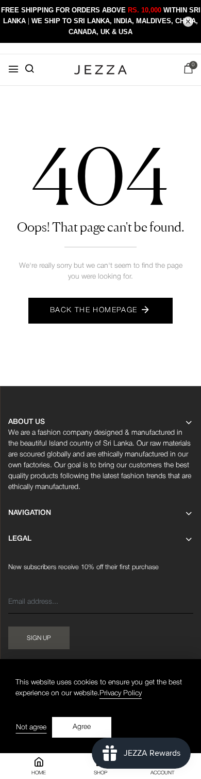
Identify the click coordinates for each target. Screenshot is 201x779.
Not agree (31, 727)
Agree (82, 727)
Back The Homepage (94, 310)
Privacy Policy (120, 693)
